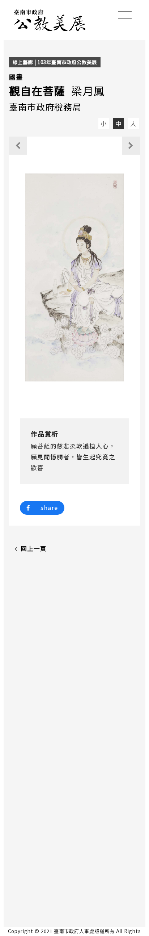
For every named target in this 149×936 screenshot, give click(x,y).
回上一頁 (34, 548)
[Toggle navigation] (125, 15)
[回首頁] (50, 19)
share (49, 507)
